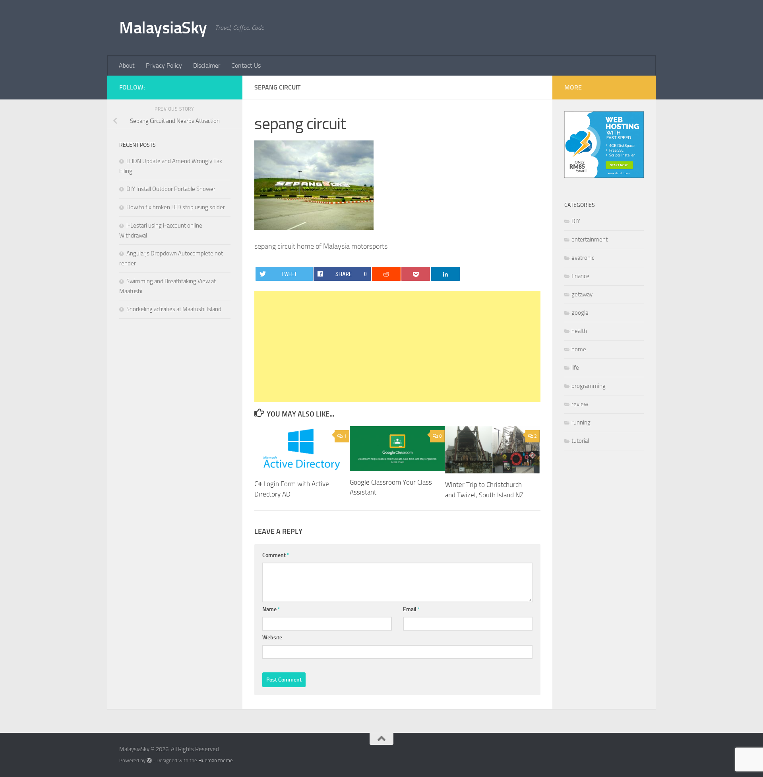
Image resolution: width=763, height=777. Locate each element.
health (579, 331)
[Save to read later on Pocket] (415, 274)
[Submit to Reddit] (386, 274)
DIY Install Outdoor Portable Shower (170, 189)
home (578, 349)
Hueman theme (215, 760)
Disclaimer (206, 65)
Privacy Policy (164, 65)
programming (588, 385)
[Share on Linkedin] (445, 274)
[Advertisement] (397, 346)
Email (411, 609)
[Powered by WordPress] (149, 760)
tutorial (580, 440)
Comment (275, 555)
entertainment (589, 239)
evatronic (582, 257)
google (580, 312)
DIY (575, 221)
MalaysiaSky (163, 28)
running (581, 422)
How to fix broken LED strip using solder (175, 207)
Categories (579, 205)
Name (271, 609)
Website (272, 637)
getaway (582, 294)
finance (580, 276)
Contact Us (246, 65)
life (575, 367)
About (127, 65)
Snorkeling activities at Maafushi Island (173, 309)
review (579, 404)
